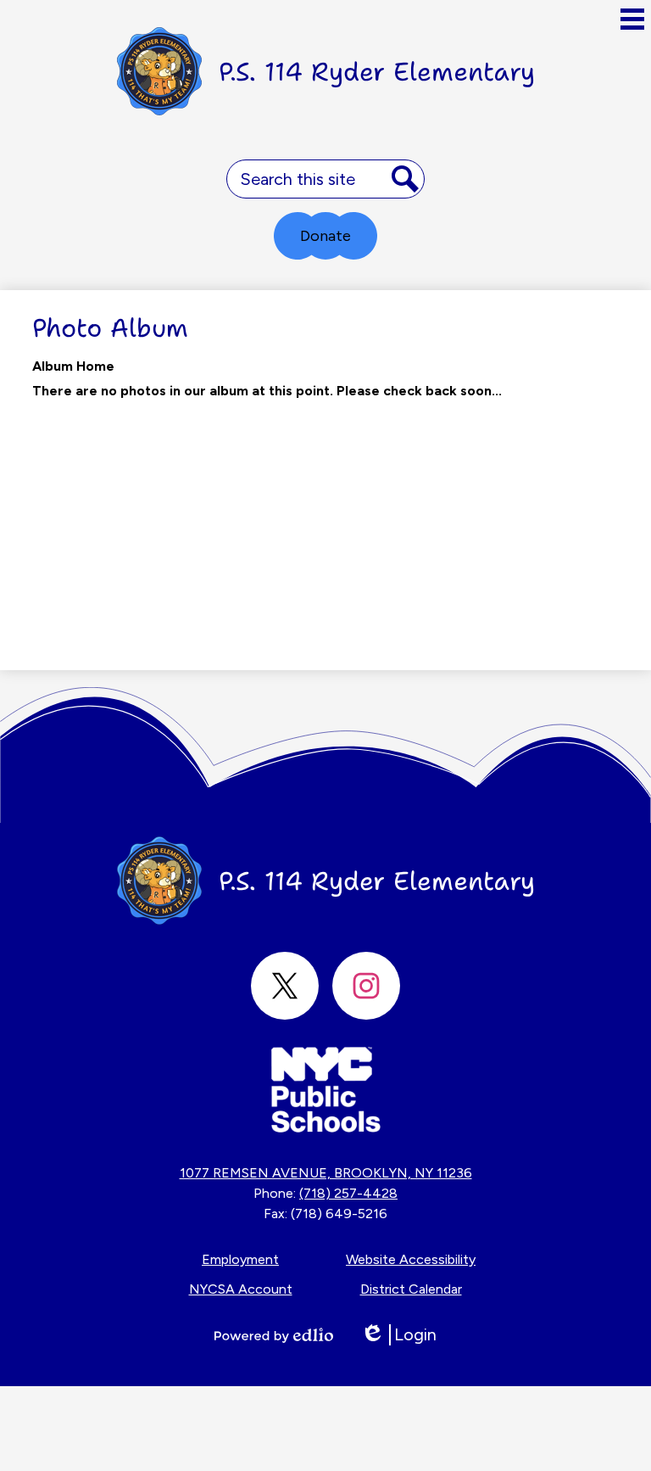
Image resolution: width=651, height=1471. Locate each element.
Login (398, 1334)
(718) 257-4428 (348, 1193)
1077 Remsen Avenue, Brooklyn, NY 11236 (326, 1173)
